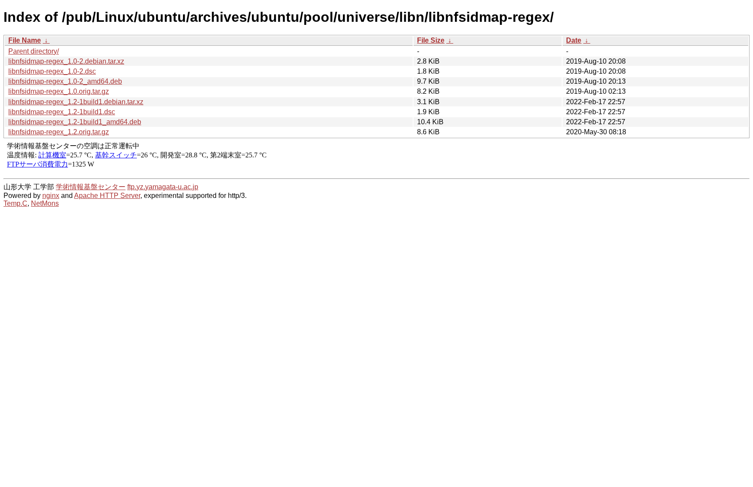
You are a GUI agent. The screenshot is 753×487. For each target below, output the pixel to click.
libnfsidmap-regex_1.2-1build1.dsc (61, 112)
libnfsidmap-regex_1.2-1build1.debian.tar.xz (75, 102)
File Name (24, 40)
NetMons (45, 203)
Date (573, 40)
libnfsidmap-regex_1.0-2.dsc (52, 71)
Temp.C (15, 203)
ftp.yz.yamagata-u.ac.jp (162, 187)
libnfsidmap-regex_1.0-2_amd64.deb (65, 81)
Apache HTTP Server (107, 195)
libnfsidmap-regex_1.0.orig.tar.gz (58, 91)
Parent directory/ (33, 51)
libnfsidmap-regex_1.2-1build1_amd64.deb (74, 122)
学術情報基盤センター (91, 187)
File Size (430, 40)
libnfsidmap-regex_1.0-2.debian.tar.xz (66, 61)
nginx (50, 195)
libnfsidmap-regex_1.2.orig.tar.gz (58, 132)
